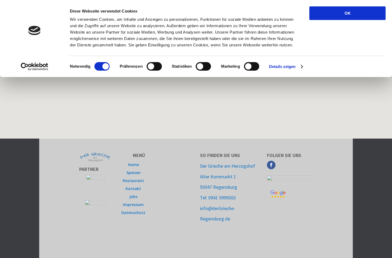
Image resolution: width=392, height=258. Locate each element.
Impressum (133, 205)
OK (348, 13)
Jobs (133, 197)
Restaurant (133, 181)
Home (133, 165)
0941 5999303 (222, 198)
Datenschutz (133, 213)
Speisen (133, 173)
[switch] (154, 66)
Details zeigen (282, 66)
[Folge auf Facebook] (271, 165)
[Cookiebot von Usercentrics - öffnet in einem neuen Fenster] (34, 67)
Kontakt (133, 189)
